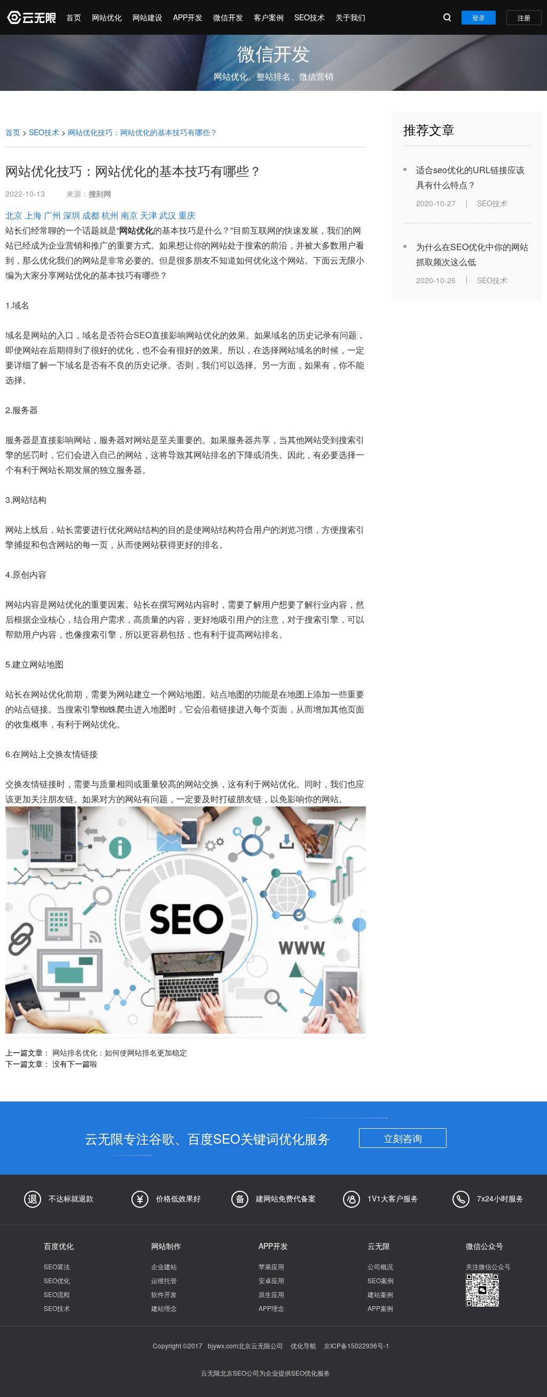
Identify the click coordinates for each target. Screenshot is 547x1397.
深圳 (71, 215)
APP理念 (271, 1308)
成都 (90, 215)
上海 (33, 215)
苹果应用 (271, 1266)
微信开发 (228, 17)
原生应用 (271, 1294)
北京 (13, 215)
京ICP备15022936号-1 (356, 1345)
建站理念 (164, 1308)
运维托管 (164, 1280)
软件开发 (164, 1294)
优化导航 (303, 1345)
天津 (148, 215)
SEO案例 (381, 1280)
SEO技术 (309, 17)
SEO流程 (57, 1294)
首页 (73, 17)
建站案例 (380, 1294)
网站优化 (107, 17)
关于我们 (350, 17)
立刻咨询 (403, 1138)
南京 (129, 215)
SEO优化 (57, 1280)
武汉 (167, 215)
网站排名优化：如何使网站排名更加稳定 (119, 1052)
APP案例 (380, 1308)
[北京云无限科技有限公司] (30, 17)
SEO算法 (57, 1266)
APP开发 (187, 17)
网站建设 (147, 17)
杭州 (110, 215)
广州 (52, 215)
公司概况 (380, 1266)
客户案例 (269, 17)
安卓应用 (271, 1280)
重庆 (187, 215)
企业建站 (164, 1266)
